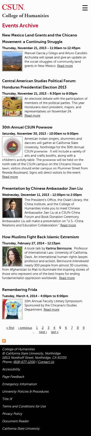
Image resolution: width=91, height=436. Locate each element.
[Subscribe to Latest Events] (5, 340)
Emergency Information (19, 384)
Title (7, 399)
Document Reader (15, 421)
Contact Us (46, 362)
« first (10, 327)
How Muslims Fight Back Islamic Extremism (40, 237)
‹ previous (25, 327)
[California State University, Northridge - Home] (13, 8)
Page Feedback (13, 376)
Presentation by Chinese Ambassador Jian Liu (42, 188)
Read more (65, 66)
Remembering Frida (19, 290)
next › (43, 332)
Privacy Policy (12, 413)
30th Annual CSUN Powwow (27, 127)
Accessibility (11, 369)
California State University (21, 428)
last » (55, 332)
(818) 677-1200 (24, 362)
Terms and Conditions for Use (24, 406)
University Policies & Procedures (25, 391)
